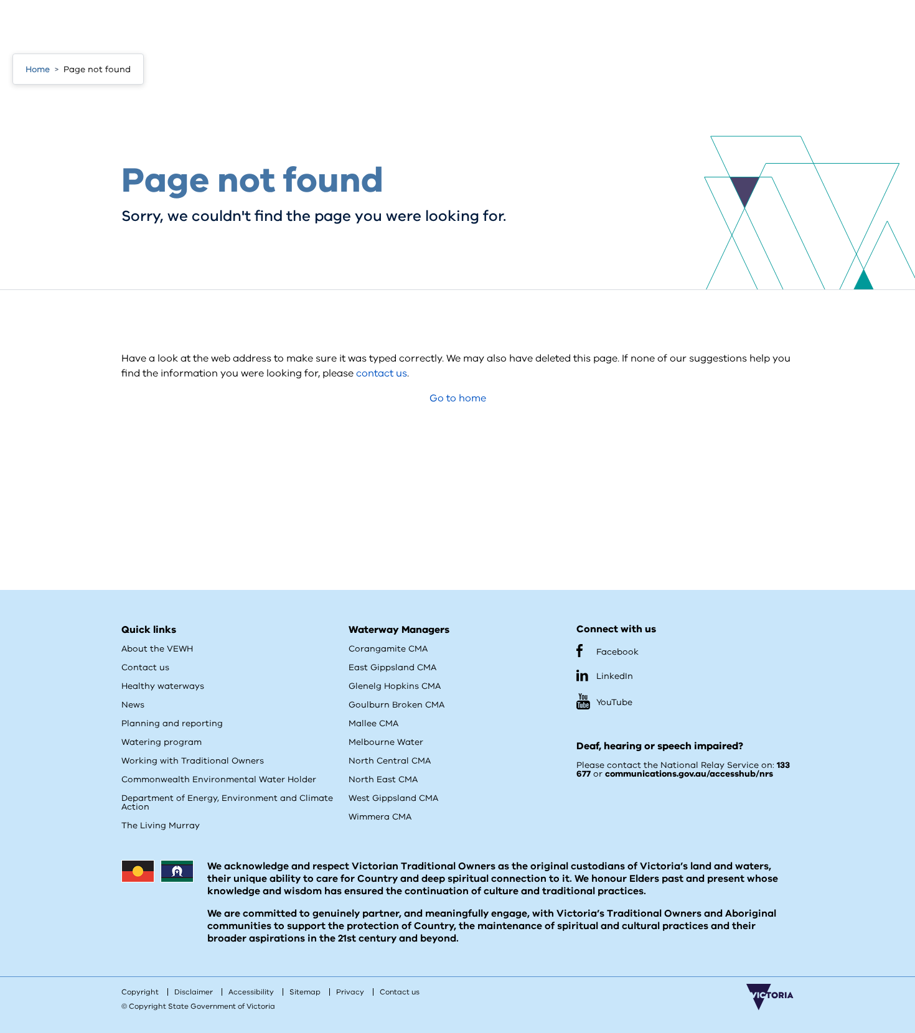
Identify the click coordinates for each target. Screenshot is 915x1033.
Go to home (457, 398)
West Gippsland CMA (393, 798)
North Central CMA (390, 761)
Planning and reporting (172, 723)
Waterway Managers (399, 630)
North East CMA (383, 779)
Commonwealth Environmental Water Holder (218, 779)
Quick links (148, 630)
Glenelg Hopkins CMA (395, 686)
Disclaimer (193, 992)
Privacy (350, 992)
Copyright (140, 992)
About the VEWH (157, 649)
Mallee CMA (373, 723)
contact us (381, 373)
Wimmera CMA (380, 817)
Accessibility (251, 992)
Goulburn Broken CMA (396, 705)
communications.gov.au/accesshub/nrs (689, 774)
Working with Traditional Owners (192, 761)
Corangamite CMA (388, 649)
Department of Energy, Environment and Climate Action (227, 802)
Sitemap (305, 992)
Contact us (145, 667)
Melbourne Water (386, 742)
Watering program (161, 742)
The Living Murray (160, 825)
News (132, 705)
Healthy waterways (162, 686)
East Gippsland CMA (392, 667)
